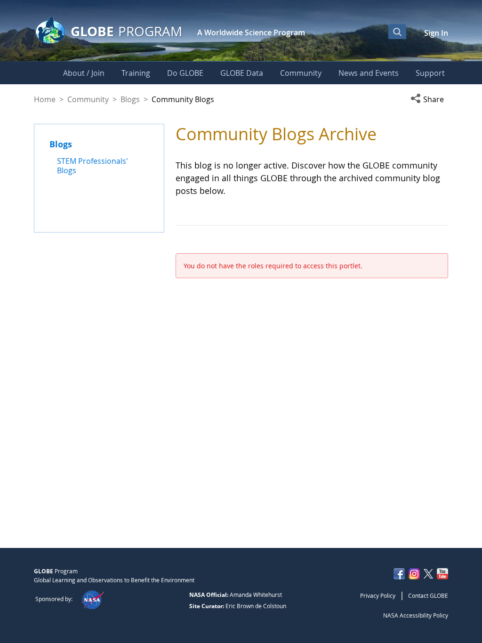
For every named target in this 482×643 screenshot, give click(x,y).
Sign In (436, 33)
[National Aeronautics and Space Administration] (92, 599)
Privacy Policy (377, 595)
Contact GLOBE (428, 595)
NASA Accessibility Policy (415, 615)
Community (88, 99)
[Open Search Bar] (397, 31)
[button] (429, 99)
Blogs (130, 99)
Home (45, 99)
